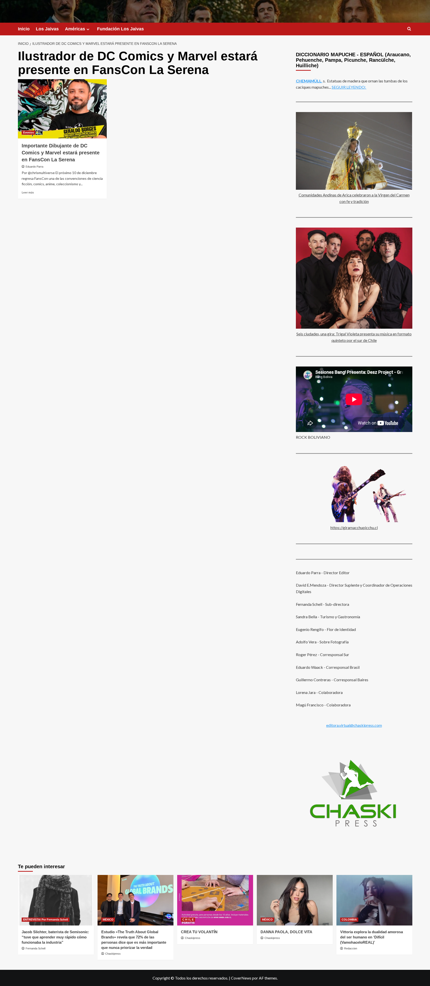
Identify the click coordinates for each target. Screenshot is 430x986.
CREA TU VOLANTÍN (199, 932)
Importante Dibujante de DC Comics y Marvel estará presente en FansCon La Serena (61, 152)
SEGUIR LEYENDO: (349, 87)
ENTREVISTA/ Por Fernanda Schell (45, 919)
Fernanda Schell (35, 948)
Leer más (28, 192)
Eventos (28, 132)
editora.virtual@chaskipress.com (354, 725)
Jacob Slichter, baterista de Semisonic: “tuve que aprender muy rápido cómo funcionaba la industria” (55, 937)
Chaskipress (113, 953)
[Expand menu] (88, 29)
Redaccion (350, 948)
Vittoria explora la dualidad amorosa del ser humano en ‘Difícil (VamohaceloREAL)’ (371, 937)
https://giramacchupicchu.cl (354, 527)
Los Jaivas (47, 28)
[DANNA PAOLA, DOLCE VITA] (295, 900)
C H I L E (188, 919)
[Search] (409, 29)
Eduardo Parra (34, 166)
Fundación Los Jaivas (120, 28)
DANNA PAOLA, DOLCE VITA (286, 932)
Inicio (24, 28)
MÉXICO (108, 919)
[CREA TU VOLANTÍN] (215, 900)
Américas (75, 28)
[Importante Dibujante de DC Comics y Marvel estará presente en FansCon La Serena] (62, 108)
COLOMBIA (349, 919)
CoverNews (241, 978)
